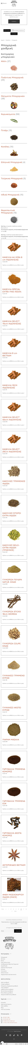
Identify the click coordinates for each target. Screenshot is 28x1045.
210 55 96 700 (6, 1019)
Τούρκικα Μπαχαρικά (12, 178)
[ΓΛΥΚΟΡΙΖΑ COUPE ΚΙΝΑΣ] (14, 633)
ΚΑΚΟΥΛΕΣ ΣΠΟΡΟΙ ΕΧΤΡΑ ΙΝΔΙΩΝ (11, 514)
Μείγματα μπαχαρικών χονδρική (9, 985)
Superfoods (4, 965)
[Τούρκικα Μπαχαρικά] (14, 185)
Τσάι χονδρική (4, 987)
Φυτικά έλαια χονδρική (7, 991)
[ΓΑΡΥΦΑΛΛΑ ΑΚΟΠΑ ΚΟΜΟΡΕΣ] (14, 823)
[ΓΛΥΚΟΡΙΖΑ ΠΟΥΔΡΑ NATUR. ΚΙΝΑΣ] (14, 569)
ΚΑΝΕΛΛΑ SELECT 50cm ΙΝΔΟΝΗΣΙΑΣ (11, 418)
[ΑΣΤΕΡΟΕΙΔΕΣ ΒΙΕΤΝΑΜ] (14, 854)
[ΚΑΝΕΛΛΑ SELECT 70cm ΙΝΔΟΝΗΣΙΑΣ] (14, 311)
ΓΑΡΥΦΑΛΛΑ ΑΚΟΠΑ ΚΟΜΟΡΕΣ (11, 834)
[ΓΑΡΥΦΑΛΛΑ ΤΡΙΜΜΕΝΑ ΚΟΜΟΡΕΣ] (14, 759)
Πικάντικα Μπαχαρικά (12, 77)
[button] (4, 3)
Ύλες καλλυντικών (5, 962)
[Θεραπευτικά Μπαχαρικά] (14, 220)
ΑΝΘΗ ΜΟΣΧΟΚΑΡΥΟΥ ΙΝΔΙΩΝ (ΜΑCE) (13, 895)
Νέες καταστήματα (6, 1004)
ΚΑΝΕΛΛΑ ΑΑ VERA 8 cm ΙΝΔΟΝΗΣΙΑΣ (12, 258)
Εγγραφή (8, 30)
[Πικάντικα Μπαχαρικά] (14, 87)
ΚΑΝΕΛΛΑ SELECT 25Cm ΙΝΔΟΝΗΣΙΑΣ (11, 450)
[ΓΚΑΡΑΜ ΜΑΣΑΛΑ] (14, 729)
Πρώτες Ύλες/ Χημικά (6, 967)
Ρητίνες (3, 969)
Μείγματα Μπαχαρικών (13, 96)
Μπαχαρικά (4, 957)
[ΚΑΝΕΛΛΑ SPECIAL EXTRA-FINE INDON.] (14, 279)
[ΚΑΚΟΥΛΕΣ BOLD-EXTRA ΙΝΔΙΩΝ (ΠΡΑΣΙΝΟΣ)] (14, 535)
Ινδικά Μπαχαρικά (10, 194)
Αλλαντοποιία (4, 972)
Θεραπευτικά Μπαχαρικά (8, 211)
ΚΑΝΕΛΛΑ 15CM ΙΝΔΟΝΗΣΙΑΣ (9, 386)
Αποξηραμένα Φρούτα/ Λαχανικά (9, 964)
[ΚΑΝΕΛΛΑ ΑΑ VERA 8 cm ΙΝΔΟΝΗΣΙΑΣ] (14, 247)
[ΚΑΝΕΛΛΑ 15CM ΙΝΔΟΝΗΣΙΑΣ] (14, 375)
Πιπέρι (4, 130)
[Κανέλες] (14, 153)
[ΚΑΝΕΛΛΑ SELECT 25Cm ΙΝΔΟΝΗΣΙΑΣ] (14, 439)
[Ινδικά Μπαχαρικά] (14, 202)
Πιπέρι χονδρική (5, 984)
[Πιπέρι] (14, 137)
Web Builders (17, 1031)
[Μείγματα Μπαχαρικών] (14, 105)
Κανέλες (5, 146)
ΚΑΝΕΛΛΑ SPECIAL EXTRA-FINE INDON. (12, 290)
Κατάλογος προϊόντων (19, 30)
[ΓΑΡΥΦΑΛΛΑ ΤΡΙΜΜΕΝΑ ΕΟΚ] (14, 791)
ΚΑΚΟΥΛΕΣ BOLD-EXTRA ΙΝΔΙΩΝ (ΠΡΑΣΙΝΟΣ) (11, 547)
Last (15, 911)
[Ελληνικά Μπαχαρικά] (14, 169)
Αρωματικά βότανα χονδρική (8, 994)
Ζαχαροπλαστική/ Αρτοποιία (8, 974)
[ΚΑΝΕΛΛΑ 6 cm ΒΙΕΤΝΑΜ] (14, 343)
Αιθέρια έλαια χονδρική (7, 989)
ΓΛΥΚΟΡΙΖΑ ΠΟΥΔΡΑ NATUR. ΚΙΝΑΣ (12, 580)
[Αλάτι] (14, 68)
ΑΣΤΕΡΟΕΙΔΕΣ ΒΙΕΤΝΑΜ (13, 865)
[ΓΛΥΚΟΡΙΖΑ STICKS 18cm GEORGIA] (14, 601)
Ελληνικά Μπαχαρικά (11, 162)
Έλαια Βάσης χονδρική (7, 992)
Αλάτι (4, 61)
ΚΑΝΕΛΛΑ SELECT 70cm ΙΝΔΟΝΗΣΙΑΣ (11, 322)
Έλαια (2, 960)
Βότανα (3, 959)
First (2, 909)
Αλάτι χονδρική (5, 982)
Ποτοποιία (4, 971)
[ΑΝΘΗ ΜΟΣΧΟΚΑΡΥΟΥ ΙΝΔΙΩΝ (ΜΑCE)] (14, 884)
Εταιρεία (3, 1002)
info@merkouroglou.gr (9, 1020)
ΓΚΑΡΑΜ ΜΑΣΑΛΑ (10, 739)
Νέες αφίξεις (4, 1005)
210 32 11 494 (6, 1017)
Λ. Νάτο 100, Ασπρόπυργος (10, 1022)
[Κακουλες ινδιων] (14, 471)
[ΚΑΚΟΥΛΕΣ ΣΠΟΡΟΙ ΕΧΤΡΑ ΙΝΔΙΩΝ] (14, 503)
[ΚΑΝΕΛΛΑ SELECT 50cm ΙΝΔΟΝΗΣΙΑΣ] (14, 407)
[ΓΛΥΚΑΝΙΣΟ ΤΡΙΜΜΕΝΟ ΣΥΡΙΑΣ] (14, 665)
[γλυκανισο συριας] (14, 697)
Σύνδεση (14, 21)
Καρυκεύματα (8, 114)
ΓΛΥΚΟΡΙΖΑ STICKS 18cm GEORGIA (11, 612)
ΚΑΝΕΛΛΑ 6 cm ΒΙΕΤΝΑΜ (9, 354)
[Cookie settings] (2, 1042)
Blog (2, 1007)
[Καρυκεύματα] (14, 121)
